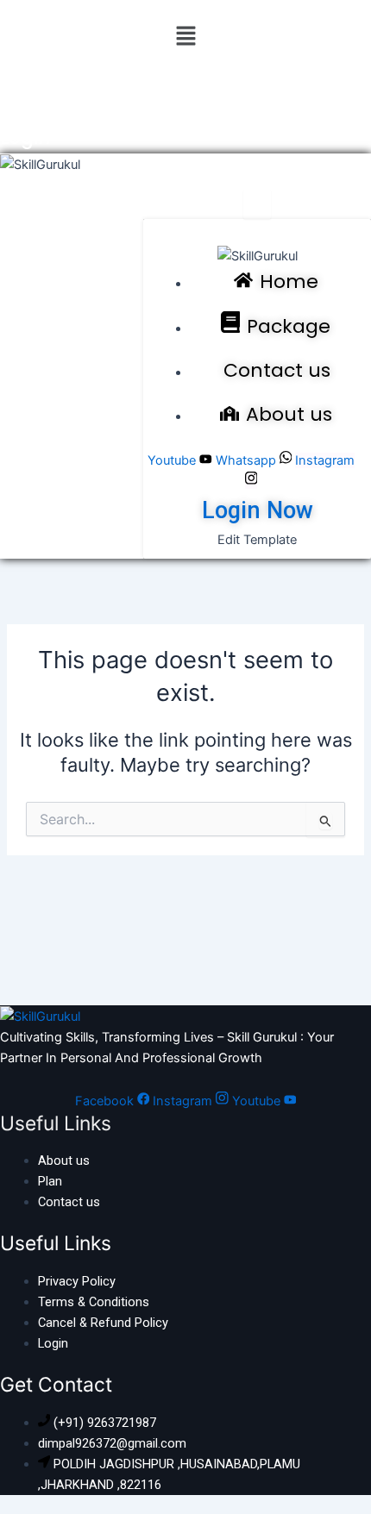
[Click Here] (257, 205)
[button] (185, 36)
